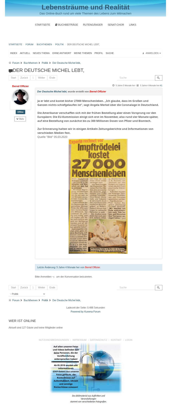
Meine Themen (83, 53)
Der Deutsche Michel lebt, (52, 91)
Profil (99, 53)
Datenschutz (98, 340)
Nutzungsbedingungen (54, 340)
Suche (110, 53)
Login (128, 340)
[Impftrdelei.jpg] (98, 196)
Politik (59, 44)
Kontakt (116, 340)
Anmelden (45, 276)
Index (13, 53)
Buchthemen (44, 44)
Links (132, 24)
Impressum (79, 340)
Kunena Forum (92, 311)
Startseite (42, 24)
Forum (29, 44)
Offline (20, 112)
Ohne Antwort (61, 53)
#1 (161, 85)
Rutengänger (93, 24)
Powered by (77, 311)
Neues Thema (41, 53)
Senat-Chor (116, 24)
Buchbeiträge (67, 24)
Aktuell (25, 53)
